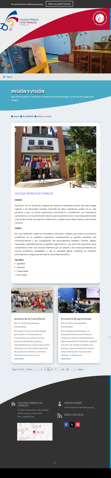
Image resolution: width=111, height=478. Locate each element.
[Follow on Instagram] (77, 424)
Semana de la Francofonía (29, 318)
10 (63, 369)
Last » (80, 369)
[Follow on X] (72, 424)
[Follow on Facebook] (66, 424)
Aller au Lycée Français (59, 3)
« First (29, 369)
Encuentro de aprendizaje (76, 318)
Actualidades (33, 323)
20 (67, 369)
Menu (9, 77)
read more (19, 358)
